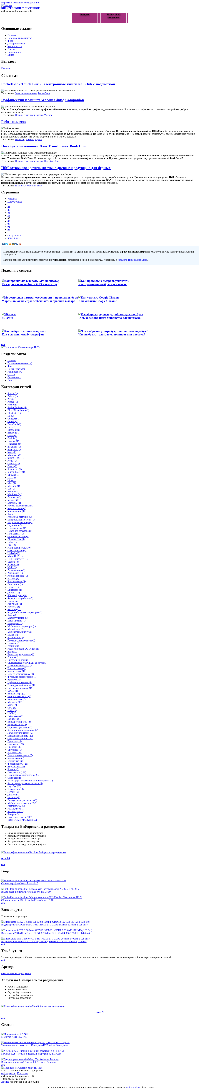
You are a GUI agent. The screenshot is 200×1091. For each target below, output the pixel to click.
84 (9, 207)
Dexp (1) (12, 427)
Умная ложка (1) (16, 671)
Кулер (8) (12, 615)
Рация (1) (12, 651)
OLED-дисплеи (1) (18, 559)
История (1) (14, 797)
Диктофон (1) (15, 589)
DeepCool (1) (14, 424)
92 (9, 229)
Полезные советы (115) (20, 817)
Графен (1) (13, 587)
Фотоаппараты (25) (18, 763)
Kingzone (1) (14, 449)
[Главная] (6, 5)
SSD (23, 185)
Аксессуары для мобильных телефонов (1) (30, 780)
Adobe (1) (13, 396)
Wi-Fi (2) (12, 567)
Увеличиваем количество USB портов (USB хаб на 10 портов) (34, 1045)
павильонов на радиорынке (16, 973)
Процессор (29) (16, 744)
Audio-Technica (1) (17, 407)
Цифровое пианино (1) (20, 682)
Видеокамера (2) (16, 693)
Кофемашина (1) (16, 511)
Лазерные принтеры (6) (20, 733)
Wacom (48, 115)
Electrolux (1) (14, 430)
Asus (56, 161)
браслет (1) (13, 500)
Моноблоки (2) (15, 629)
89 (9, 221)
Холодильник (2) (16, 699)
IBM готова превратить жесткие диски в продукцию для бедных (56, 168)
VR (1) (11, 488)
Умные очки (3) (16, 758)
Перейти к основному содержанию (20, 2)
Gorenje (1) (13, 441)
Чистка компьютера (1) (20, 688)
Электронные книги (26, 93)
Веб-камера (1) (15, 716)
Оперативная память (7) (20, 738)
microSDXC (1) (15, 458)
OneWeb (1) (14, 463)
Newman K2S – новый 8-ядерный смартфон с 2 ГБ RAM (31, 1053)
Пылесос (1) (14, 643)
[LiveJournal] (16, 244)
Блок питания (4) (17, 581)
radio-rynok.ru (8, 1073)
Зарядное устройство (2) (20, 598)
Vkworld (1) (14, 486)
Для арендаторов (16, 43)
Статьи (11, 49)
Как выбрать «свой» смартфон (23, 334)
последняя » (14, 238)
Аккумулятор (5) (16, 570)
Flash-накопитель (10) (19, 547)
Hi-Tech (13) (14, 553)
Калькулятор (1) (16, 808)
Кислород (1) (14, 609)
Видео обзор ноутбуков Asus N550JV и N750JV (26, 891)
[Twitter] (6, 244)
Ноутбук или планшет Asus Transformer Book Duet (44, 146)
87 (9, 215)
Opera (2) (12, 466)
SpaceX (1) (13, 564)
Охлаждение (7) (16, 777)
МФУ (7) (12, 704)
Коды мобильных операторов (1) (25, 612)
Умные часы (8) (16, 761)
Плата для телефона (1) (20, 531)
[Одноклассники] (10, 244)
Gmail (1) (12, 435)
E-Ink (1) (12, 542)
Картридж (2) (15, 603)
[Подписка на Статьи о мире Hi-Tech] (21, 347)
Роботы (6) (13, 769)
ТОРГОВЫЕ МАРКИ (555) (22, 820)
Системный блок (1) (18, 660)
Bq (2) (11, 415)
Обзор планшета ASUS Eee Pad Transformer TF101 (28, 900)
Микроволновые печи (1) (21, 519)
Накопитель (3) (16, 637)
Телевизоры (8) (16, 789)
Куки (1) (12, 514)
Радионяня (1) (15, 646)
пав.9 (100, 1012)
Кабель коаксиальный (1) (21, 505)
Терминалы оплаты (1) (20, 665)
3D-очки (7, 317)
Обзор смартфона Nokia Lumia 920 (19, 883)
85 (9, 210)
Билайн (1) (13, 578)
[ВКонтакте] (3, 244)
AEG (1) (12, 399)
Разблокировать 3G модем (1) (23, 648)
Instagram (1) (14, 446)
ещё (3, 344)
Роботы (30, 139)
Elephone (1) (14, 432)
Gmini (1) (12, 438)
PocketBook (44, 93)
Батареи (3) (13, 814)
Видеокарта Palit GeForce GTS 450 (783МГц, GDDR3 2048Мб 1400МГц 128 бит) (44, 941)
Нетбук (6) (13, 791)
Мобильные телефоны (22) (22, 803)
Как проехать (15, 46)
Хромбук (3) (14, 679)
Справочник (14, 52)
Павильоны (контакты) (20, 38)
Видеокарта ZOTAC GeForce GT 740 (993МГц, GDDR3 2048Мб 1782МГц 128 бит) (45, 933)
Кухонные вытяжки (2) (20, 516)
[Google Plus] (20, 244)
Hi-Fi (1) (12, 713)
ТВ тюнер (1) (15, 749)
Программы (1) (16, 533)
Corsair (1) (13, 421)
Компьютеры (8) (16, 805)
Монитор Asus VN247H (14, 1037)
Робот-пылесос (13, 122)
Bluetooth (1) (14, 413)
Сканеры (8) (14, 747)
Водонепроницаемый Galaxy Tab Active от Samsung (28, 1062)
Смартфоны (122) (17, 772)
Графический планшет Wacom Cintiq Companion (42, 100)
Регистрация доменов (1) (21, 654)
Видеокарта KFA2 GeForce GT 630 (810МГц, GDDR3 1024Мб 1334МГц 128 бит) (44, 924)
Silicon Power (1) (16, 472)
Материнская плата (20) (20, 735)
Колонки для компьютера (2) (23, 730)
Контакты (22, 1073)
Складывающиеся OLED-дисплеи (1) (27, 662)
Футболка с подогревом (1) (22, 676)
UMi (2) (12, 477)
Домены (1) (14, 592)
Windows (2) (14, 491)
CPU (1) (12, 707)
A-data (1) (13, 393)
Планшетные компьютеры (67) (24, 775)
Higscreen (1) (14, 444)
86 (9, 212)
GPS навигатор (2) (17, 550)
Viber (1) (12, 480)
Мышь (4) (13, 634)
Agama (38, 139)
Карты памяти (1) (17, 508)
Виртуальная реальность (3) (22, 800)
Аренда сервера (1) (18, 575)
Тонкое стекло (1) (17, 668)
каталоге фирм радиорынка (132, 259)
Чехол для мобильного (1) (21, 685)
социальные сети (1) (18, 536)
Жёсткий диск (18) (17, 595)
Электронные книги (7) (20, 755)
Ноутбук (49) (14, 786)
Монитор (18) (15, 702)
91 (9, 226)
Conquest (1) (14, 418)
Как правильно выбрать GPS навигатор (29, 284)
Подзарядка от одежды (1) (21, 640)
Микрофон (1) (15, 623)
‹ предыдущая (15, 201)
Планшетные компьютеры (29, 115)
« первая (12, 198)
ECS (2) (12, 545)
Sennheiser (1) (15, 469)
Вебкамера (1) (15, 719)
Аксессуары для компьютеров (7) (25, 783)
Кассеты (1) (14, 606)
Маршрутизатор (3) (18, 618)
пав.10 (5, 858)
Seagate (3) (13, 561)
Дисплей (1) (14, 794)
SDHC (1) (13, 690)
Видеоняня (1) (15, 584)
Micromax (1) (14, 455)
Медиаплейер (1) (16, 620)
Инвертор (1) (14, 601)
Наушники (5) (15, 525)
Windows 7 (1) (15, 494)
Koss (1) (12, 452)
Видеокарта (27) (16, 766)
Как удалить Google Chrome (97, 301)
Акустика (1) (14, 497)
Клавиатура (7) (15, 811)
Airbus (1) (13, 401)
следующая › (14, 235)
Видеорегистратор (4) (19, 721)
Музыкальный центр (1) (20, 632)
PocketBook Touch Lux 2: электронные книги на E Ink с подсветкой (58, 84)
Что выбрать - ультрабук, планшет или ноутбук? (111, 334)
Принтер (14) (15, 741)
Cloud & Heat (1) (16, 539)
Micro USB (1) (15, 556)
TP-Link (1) (13, 474)
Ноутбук (48, 161)
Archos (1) (13, 404)
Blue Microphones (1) (18, 410)
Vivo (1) (12, 483)
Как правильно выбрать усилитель (102, 284)
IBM (17, 185)
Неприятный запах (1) (19, 696)
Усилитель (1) (15, 752)
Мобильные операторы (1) (22, 626)
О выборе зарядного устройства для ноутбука (109, 317)
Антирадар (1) (15, 573)
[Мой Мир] (13, 244)
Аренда (5, 1081)
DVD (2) (12, 710)
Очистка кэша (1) (17, 528)
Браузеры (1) (14, 502)
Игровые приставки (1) (20, 727)
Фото (10, 40)
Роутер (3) (13, 657)
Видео (11, 54)
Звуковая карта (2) (17, 724)
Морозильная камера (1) (20, 522)
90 (9, 224)
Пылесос (19, 139)
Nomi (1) (12, 460)
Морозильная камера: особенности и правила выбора (38, 301)
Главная (12, 35)
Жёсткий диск (34, 185)
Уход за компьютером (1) (21, 674)
